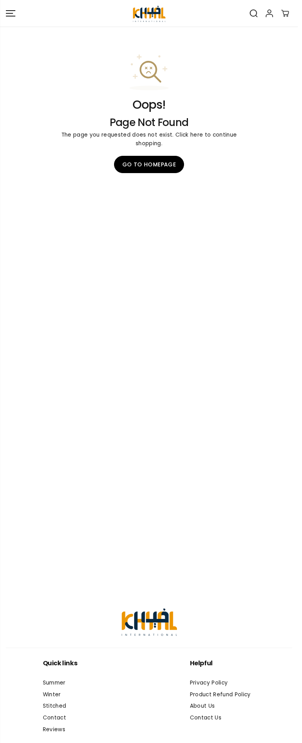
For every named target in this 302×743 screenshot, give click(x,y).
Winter (52, 694)
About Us (202, 706)
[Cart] (285, 13)
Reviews (54, 729)
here (196, 135)
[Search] (254, 13)
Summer (54, 682)
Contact (54, 717)
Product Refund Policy (220, 694)
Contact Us (205, 717)
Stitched (54, 706)
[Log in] (269, 13)
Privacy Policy (209, 682)
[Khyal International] (149, 13)
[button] (10, 13)
